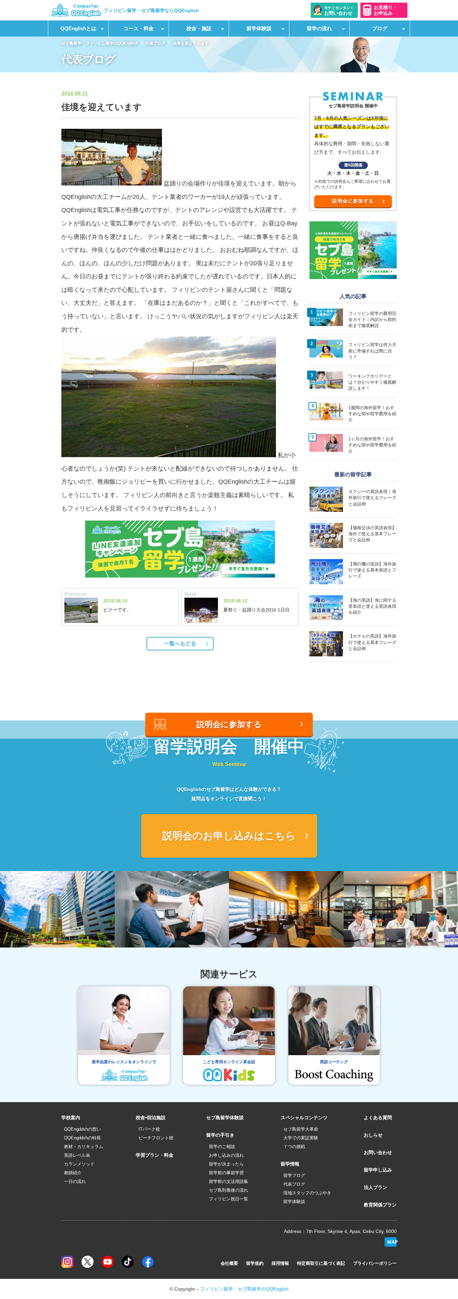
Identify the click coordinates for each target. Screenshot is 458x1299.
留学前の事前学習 (226, 1172)
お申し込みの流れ (226, 1155)
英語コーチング (334, 1062)
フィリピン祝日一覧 (228, 1198)
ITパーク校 (149, 1129)
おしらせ (373, 1135)
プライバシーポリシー (375, 1263)
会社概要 (229, 1263)
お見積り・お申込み (385, 10)
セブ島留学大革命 (300, 1129)
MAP (392, 1242)
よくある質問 (378, 1117)
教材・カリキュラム (83, 1146)
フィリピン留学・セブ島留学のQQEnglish (244, 1289)
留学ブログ (294, 1175)
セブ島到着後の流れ (228, 1190)
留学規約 (255, 1263)
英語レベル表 (77, 1155)
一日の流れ (75, 1181)
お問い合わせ (378, 1152)
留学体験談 (294, 1201)
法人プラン (375, 1187)
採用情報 (280, 1263)
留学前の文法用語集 (228, 1181)
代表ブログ (155, 43)
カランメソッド (79, 1164)
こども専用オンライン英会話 (229, 1062)
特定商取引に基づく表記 (321, 1263)
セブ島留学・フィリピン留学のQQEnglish (99, 43)
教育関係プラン (380, 1204)
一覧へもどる (180, 643)
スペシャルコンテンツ (304, 1117)
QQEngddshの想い (82, 1129)
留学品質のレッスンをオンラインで (124, 1062)
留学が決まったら (226, 1164)
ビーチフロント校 (155, 1137)
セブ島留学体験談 (225, 1117)
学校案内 (70, 1117)
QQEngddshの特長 (82, 1137)
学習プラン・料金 (154, 1155)
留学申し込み (378, 1170)
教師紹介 (72, 1172)
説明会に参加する (353, 201)
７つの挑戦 (294, 1146)
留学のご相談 (222, 1146)
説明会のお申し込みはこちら (229, 835)
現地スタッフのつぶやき (307, 1192)
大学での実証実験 (300, 1137)
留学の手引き (220, 1135)
